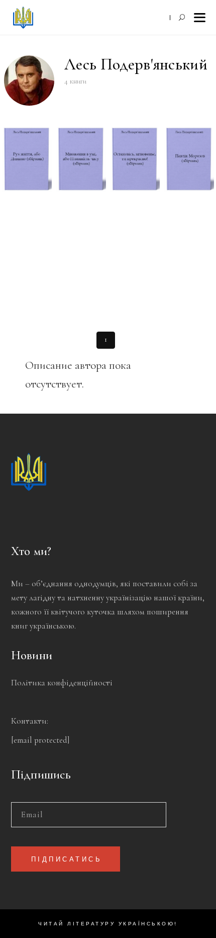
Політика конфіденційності (62, 682)
